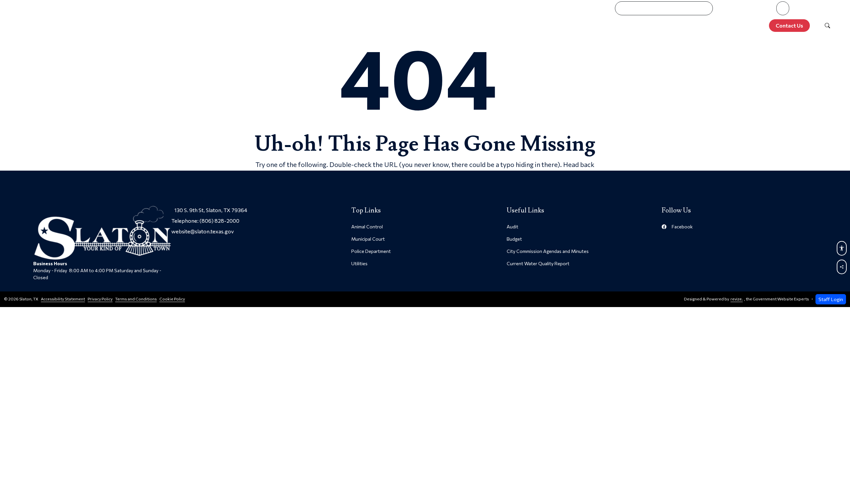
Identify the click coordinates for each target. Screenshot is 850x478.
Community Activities (675, 25)
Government (554, 25)
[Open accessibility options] (842, 248)
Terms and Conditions (136, 298)
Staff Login (830, 299)
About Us (506, 25)
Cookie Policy (172, 298)
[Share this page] (842, 267)
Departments (608, 25)
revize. (736, 298)
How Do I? (737, 25)
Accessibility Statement (63, 298)
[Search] (827, 25)
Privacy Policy (100, 298)
